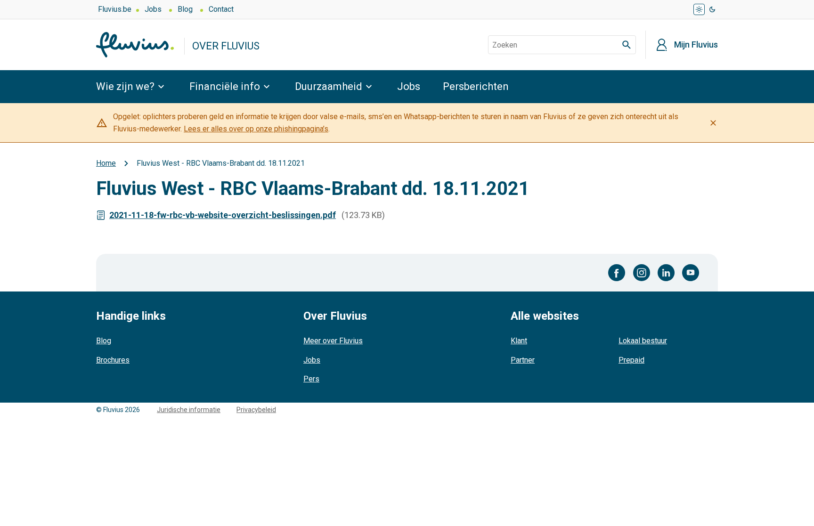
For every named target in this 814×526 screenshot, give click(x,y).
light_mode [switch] (699, 9)
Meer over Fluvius (333, 340)
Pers (311, 378)
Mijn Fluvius (696, 44)
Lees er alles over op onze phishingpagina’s (256, 128)
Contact (221, 9)
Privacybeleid (256, 409)
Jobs (153, 9)
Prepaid (631, 360)
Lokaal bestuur (643, 340)
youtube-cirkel (690, 272)
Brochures (113, 360)
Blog (185, 9)
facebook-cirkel (617, 272)
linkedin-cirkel (666, 272)
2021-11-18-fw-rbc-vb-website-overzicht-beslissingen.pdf (222, 215)
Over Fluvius (226, 46)
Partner (523, 360)
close (713, 123)
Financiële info (224, 86)
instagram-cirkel (641, 272)
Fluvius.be (114, 9)
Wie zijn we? (125, 86)
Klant (519, 340)
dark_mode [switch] (712, 9)
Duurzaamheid (328, 86)
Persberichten (476, 86)
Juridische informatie (188, 409)
